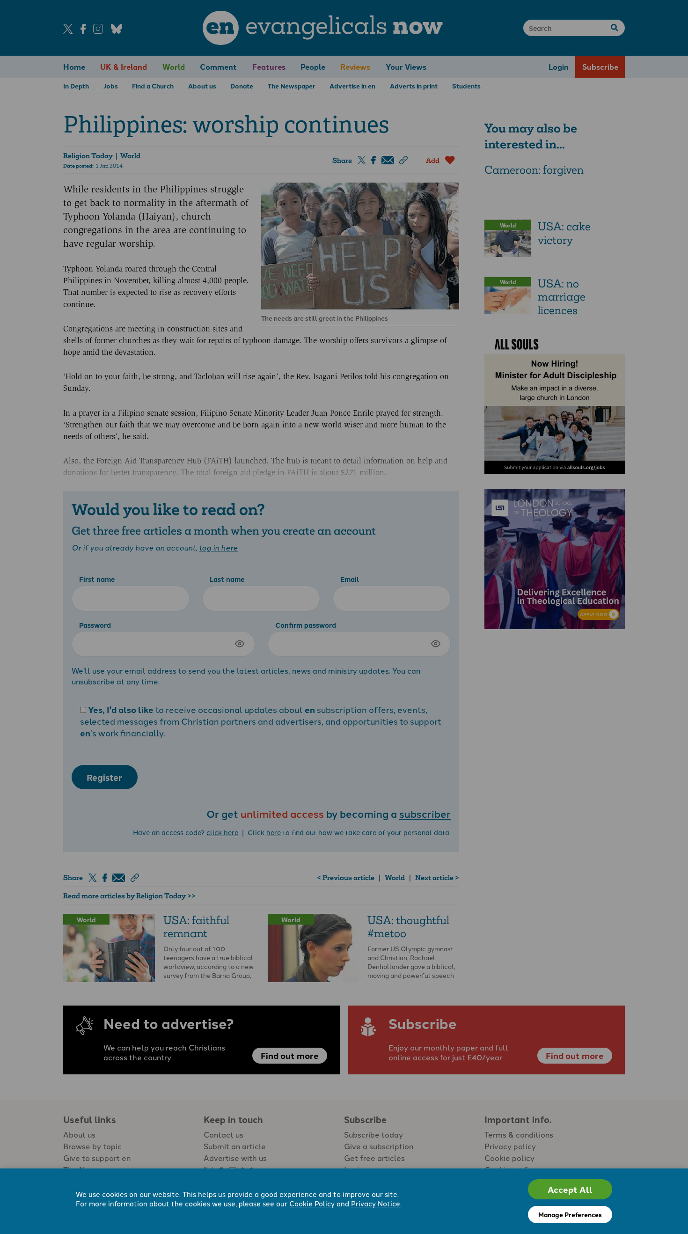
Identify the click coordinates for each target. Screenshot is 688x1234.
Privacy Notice (375, 1203)
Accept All (570, 1189)
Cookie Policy (312, 1203)
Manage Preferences (570, 1214)
